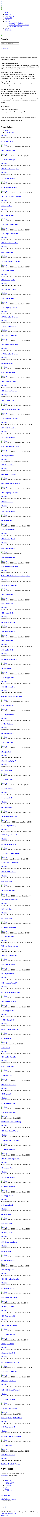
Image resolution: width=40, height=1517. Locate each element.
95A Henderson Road (8, 1260)
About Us (8, 14)
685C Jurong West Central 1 (10, 344)
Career (7, 28)
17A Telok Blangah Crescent (10, 261)
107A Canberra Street (8, 178)
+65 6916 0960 (5, 1495)
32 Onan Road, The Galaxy (10, 863)
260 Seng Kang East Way (9, 816)
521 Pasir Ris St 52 (7, 141)
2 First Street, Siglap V (8, 761)
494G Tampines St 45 (8, 1427)
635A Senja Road (6, 770)
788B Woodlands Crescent (9, 946)
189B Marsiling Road (8, 511)
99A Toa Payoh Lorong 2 (9, 826)
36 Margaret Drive (7, 798)
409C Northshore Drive (8, 1001)
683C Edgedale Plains (8, 530)
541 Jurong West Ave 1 (8, 927)
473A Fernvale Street (8, 964)
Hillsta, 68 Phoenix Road (9, 955)
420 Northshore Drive (8, 890)
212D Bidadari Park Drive (9, 567)
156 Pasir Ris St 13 (7, 650)
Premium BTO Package (16, 23)
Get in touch (4, 1475)
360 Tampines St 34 (7, 456)
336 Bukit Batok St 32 (8, 687)
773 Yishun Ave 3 (6, 1445)
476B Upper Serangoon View (10, 1159)
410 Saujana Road (7, 363)
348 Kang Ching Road (8, 622)
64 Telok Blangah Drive (8, 1020)
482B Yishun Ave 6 (7, 252)
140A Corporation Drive (9, 1242)
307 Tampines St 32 (7, 714)
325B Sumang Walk (7, 1270)
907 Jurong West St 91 (8, 1186)
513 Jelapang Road (7, 1168)
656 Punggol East (6, 807)
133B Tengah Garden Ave (9, 233)
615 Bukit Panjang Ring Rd (10, 1279)
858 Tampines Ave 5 (7, 733)
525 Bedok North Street (8, 844)
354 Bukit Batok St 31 (8, 789)
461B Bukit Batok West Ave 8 (10, 1390)
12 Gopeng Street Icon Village (10, 1140)
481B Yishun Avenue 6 (8, 270)
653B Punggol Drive (7, 613)
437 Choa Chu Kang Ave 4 (9, 1371)
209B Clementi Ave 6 (7, 465)
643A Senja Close (6, 918)
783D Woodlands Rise (8, 1455)
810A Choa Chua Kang (8, 1085)
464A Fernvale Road (7, 215)
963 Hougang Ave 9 (7, 1094)
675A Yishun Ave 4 (7, 502)
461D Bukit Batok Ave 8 (9, 1408)
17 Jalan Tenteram (7, 724)
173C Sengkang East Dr (9, 307)
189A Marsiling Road (8, 437)
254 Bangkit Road (7, 1205)
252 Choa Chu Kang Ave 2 (9, 585)
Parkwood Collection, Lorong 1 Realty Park (15, 576)
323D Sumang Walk (7, 298)
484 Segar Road (6, 1214)
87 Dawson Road (6, 1075)
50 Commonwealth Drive (9, 187)
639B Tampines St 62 (8, 548)
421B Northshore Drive (8, 1112)
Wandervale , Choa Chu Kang (11, 1122)
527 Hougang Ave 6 (7, 1288)
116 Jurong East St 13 (8, 1353)
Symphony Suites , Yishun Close (11, 1418)
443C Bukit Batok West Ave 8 (10, 1131)
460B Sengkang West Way (9, 983)
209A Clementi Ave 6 (7, 594)
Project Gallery (9, 16)
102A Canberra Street (8, 1177)
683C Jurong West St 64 (9, 1297)
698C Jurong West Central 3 (10, 483)
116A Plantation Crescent (9, 317)
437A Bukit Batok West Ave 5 (10, 992)
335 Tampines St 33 (7, 1344)
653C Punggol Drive (7, 677)
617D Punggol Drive (7, 1066)
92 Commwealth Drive (8, 1103)
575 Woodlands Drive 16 (9, 659)
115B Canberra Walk (8, 1399)
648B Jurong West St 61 (9, 474)
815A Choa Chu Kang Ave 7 (10, 169)
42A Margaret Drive (7, 937)
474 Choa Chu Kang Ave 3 (9, 335)
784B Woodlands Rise (8, 631)
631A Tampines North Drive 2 (11, 446)
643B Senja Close (6, 881)
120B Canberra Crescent (9, 1325)
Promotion (8, 1485)
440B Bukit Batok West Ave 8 (10, 409)
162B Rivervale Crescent (9, 391)
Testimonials (8, 18)
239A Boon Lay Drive (8, 280)
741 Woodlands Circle (8, 1149)
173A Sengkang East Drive (9, 418)
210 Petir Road (6, 668)
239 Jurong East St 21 (8, 1233)
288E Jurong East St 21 (8, 1381)
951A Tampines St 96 (8, 372)
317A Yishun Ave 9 (7, 742)
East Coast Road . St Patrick (10, 1464)
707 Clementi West (7, 779)
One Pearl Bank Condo (8, 289)
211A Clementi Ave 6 (7, 604)
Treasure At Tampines (8, 557)
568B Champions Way (8, 381)
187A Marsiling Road (8, 539)
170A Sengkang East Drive (9, 493)
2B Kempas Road (6, 206)
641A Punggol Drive (7, 1010)
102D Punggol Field (7, 400)
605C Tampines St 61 (8, 1316)
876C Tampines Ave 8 (8, 150)
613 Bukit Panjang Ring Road (11, 1436)
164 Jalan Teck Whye (8, 160)
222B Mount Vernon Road (9, 224)
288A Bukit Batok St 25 (8, 428)
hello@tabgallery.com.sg (8, 1499)
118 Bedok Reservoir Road (9, 900)
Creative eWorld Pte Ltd (8, 1513)
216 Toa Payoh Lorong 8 (9, 835)
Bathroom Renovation (15, 26)
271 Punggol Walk (7, 1196)
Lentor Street (5, 1048)
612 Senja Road (6, 1251)
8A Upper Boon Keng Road (10, 1029)
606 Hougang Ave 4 (7, 520)
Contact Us (8, 30)
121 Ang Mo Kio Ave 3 (8, 326)
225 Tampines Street (7, 974)
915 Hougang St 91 (7, 1038)
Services (7, 19)
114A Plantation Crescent (9, 354)
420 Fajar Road (6, 752)
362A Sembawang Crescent (10, 1362)
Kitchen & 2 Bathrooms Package (19, 25)
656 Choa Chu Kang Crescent (11, 197)
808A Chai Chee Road (8, 872)
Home (6, 13)
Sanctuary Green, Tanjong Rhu (11, 696)
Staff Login (4, 1515)
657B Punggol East (7, 705)
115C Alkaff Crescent (8, 1334)
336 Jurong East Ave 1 (8, 1307)
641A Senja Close (6, 909)
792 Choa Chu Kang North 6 (10, 853)
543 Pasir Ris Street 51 (8, 1057)
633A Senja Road (6, 1223)
